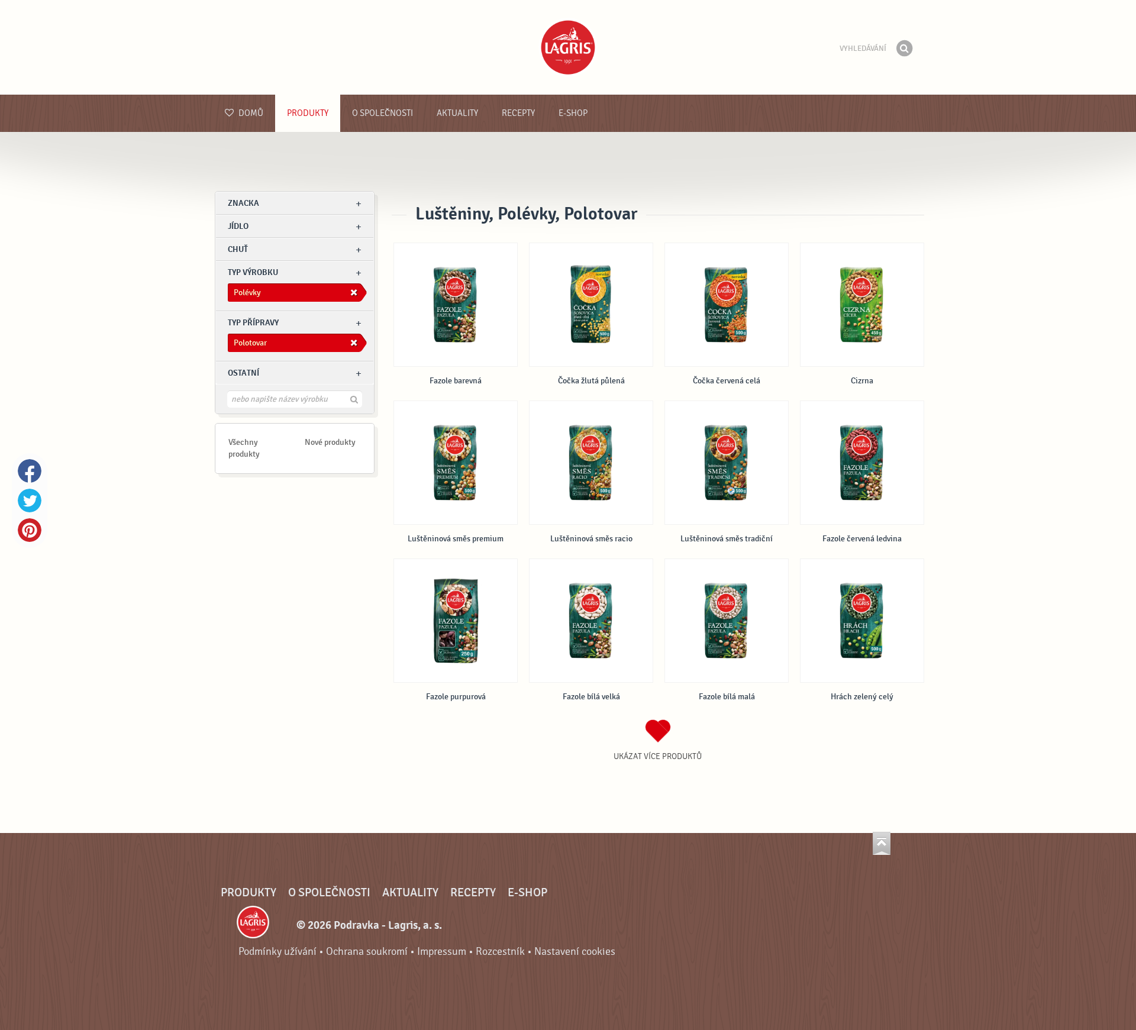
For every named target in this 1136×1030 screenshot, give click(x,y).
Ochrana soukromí (367, 951)
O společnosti (382, 113)
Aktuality (457, 113)
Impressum (441, 951)
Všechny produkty (244, 448)
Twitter (29, 500)
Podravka (568, 47)
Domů (250, 113)
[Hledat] (904, 48)
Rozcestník (500, 951)
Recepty (518, 113)
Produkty (307, 113)
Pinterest (29, 530)
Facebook (29, 471)
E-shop (573, 113)
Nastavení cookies (574, 951)
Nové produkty (330, 442)
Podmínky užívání (277, 951)
